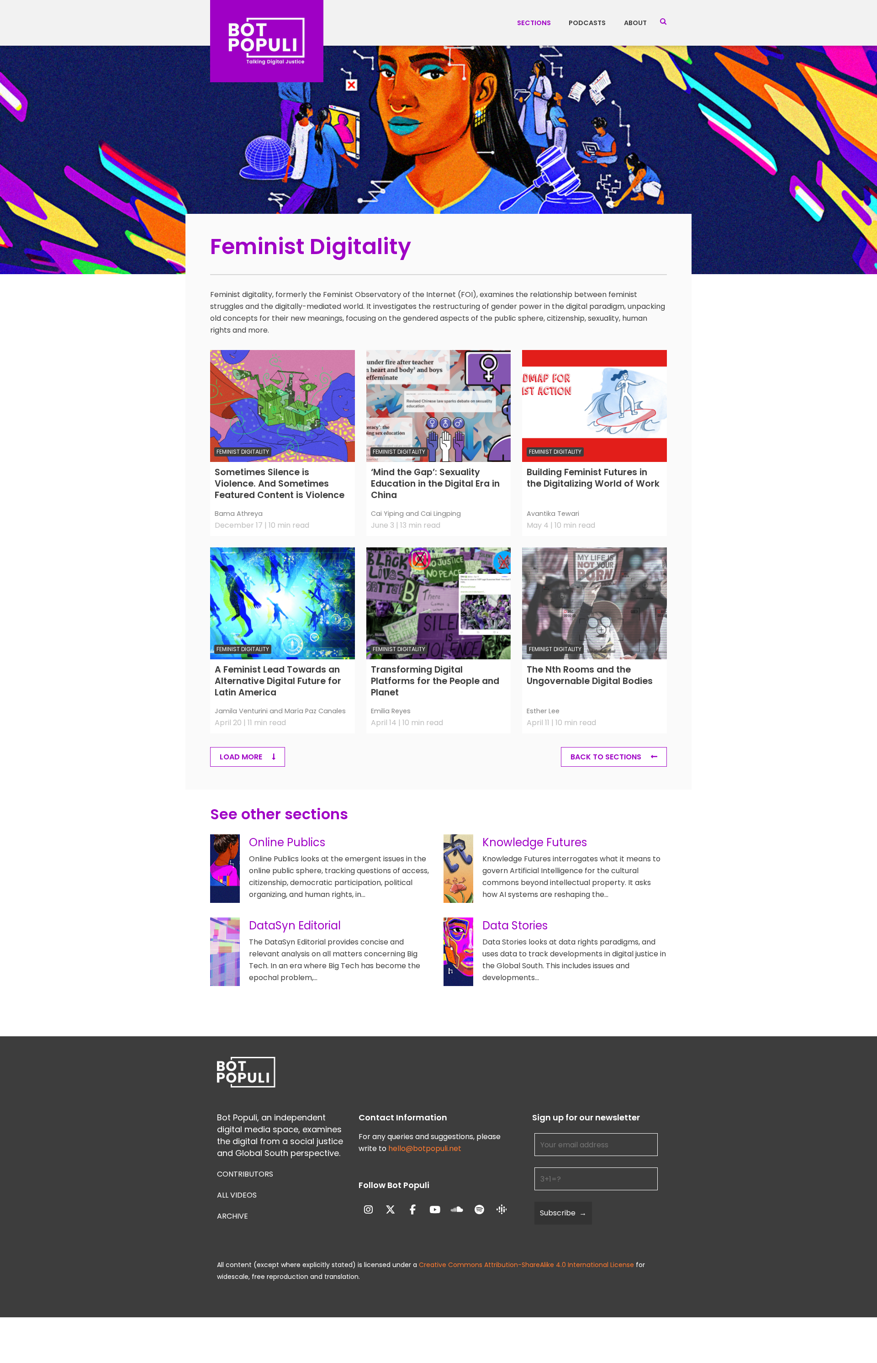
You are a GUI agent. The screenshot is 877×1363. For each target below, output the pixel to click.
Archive (232, 1216)
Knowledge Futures (534, 842)
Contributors (245, 1174)
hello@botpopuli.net (424, 1148)
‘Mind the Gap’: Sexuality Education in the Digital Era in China (435, 484)
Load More (242, 757)
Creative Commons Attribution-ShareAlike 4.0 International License (526, 1264)
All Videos (237, 1195)
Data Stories (515, 925)
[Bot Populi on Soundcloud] (457, 1210)
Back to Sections (606, 757)
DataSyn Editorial (295, 925)
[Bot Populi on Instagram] (368, 1210)
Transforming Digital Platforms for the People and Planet (435, 681)
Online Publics (287, 842)
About (635, 22)
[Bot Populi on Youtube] (435, 1210)
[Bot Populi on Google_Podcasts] (502, 1209)
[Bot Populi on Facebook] (413, 1210)
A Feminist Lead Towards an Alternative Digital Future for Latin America (278, 681)
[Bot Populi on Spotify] (479, 1210)
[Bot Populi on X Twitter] (390, 1210)
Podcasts (587, 22)
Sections (534, 22)
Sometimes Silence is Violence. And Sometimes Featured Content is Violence (279, 484)
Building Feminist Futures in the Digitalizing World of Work (593, 478)
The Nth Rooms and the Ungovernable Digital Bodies (590, 675)
